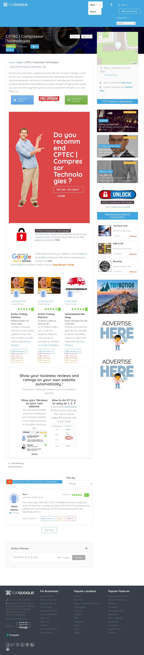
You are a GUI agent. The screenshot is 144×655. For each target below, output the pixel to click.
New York (78, 600)
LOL (18, 356)
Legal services (114, 629)
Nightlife (103, 120)
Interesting (20, 351)
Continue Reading (49, 345)
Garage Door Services (118, 596)
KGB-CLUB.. (118, 243)
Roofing (111, 632)
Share (88, 36)
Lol (61, 518)
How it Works (46, 607)
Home (12, 62)
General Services (115, 610)
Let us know (16, 264)
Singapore (78, 621)
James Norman (18, 301)
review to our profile (121, 207)
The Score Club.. (120, 225)
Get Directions (110, 75)
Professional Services (110, 146)
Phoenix (77, 625)
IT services (113, 625)
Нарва (19, 62)
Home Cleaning (115, 618)
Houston (78, 610)
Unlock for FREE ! (22, 99)
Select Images (63, 557)
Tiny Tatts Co (105, 175)
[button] (10, 39)
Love (18, 360)
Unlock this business (59, 234)
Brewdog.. (117, 261)
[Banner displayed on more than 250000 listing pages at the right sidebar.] (117, 335)
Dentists (112, 603)
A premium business (77, 99)
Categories (121, 17)
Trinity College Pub (108, 124)
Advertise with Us (48, 603)
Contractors (113, 614)
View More (49, 530)
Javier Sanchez (45, 301)
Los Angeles (79, 607)
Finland (118, 254)
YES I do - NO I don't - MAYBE (67, 190)
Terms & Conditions (49, 629)
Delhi (76, 618)
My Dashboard (46, 596)
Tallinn (117, 236)
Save (75, 36)
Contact (43, 625)
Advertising (113, 621)
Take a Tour (45, 618)
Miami (77, 629)
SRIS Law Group (107, 149)
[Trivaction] (117, 297)
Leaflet (134, 63)
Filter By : (71, 477)
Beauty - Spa (106, 171)
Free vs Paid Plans (48, 614)
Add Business (131, 11)
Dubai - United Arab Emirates (87, 603)
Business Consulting (117, 600)
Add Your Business (48, 600)
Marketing (112, 607)
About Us (44, 621)
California (78, 614)
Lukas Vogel (71, 301)
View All (67, 494)
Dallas (77, 632)
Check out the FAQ (48, 610)
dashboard (70, 406)
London (77, 596)
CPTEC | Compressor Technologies (52, 230)
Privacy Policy (46, 632)
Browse (79, 557)
